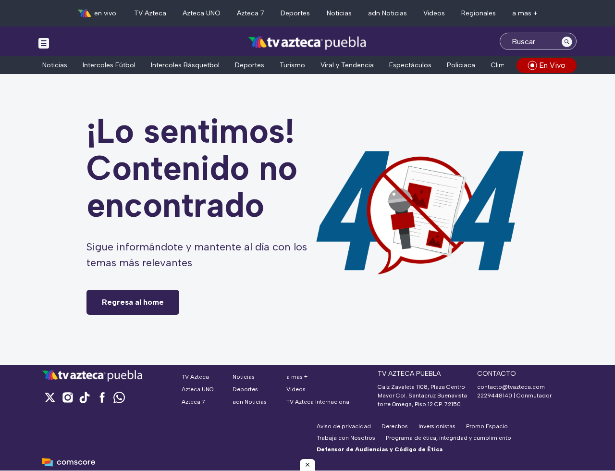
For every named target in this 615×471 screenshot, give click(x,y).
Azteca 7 (250, 13)
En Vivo (552, 65)
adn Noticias (387, 13)
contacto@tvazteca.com (511, 387)
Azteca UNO (202, 13)
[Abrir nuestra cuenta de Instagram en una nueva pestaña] (67, 397)
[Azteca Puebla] (307, 42)
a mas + (525, 13)
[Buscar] (567, 41)
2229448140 (494, 395)
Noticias (339, 13)
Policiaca (461, 65)
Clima (500, 65)
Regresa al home (133, 302)
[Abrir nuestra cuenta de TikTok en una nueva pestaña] (84, 397)
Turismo (292, 65)
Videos (434, 13)
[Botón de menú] (43, 43)
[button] (307, 465)
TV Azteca (150, 13)
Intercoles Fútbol (109, 65)
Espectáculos (410, 65)
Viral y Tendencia (347, 65)
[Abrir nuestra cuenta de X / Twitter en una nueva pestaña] (50, 397)
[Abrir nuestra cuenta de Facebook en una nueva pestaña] (102, 397)
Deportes (295, 13)
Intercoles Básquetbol (185, 65)
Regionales (478, 13)
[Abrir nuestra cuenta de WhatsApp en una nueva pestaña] (119, 397)
